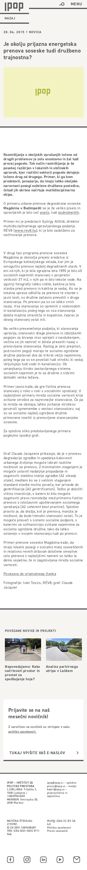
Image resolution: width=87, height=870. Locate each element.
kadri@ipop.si (56, 789)
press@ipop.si (56, 786)
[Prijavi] (78, 752)
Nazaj (10, 18)
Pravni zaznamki (57, 830)
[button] (61, 4)
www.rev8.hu (25, 230)
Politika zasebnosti (59, 827)
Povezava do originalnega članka (29, 574)
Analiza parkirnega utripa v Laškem (62, 668)
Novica (35, 32)
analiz (44, 212)
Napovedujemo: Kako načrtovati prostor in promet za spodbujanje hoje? (22, 672)
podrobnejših (68, 212)
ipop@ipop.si (55, 782)
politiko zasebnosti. (22, 732)
